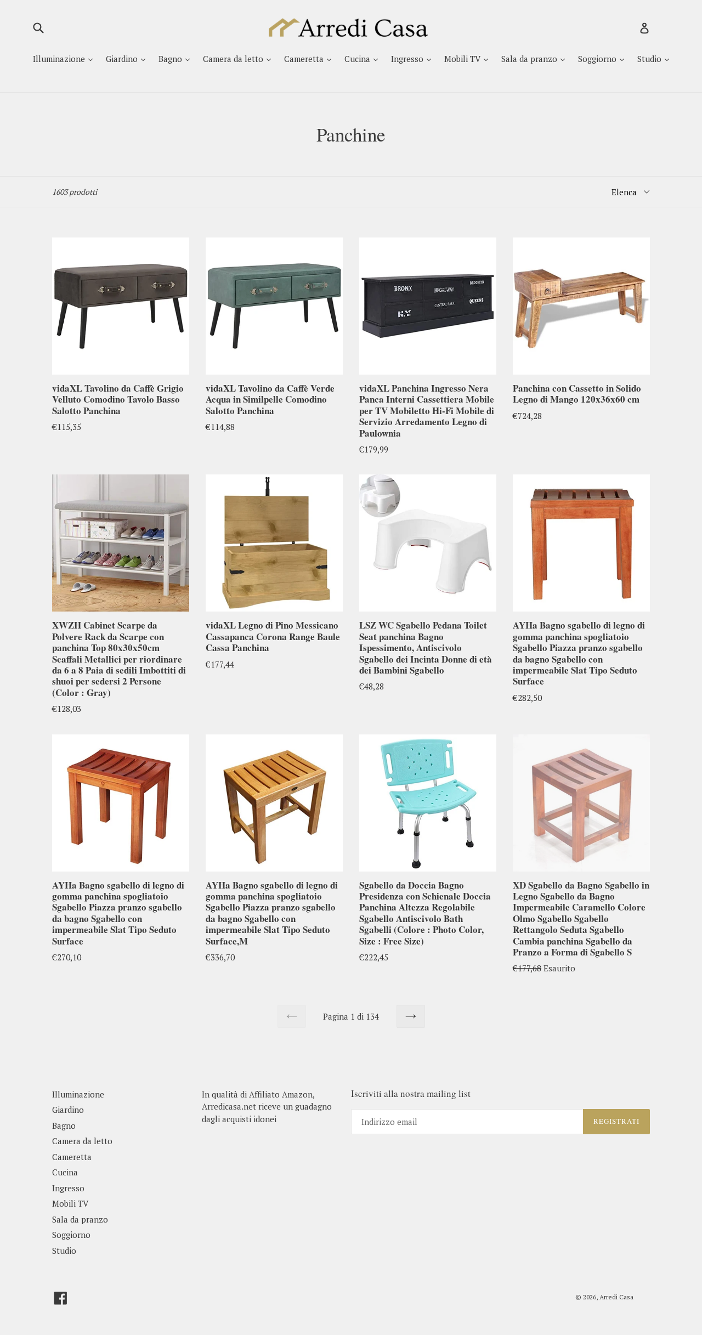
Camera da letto (234, 58)
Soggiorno (598, 58)
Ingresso (408, 58)
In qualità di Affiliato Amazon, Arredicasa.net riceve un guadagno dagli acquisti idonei (267, 1106)
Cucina (358, 58)
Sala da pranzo (530, 58)
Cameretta (305, 58)
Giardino (123, 58)
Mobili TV (463, 58)
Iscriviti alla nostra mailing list (411, 1093)
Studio (650, 58)
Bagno (171, 58)
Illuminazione (60, 58)
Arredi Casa (616, 1297)
